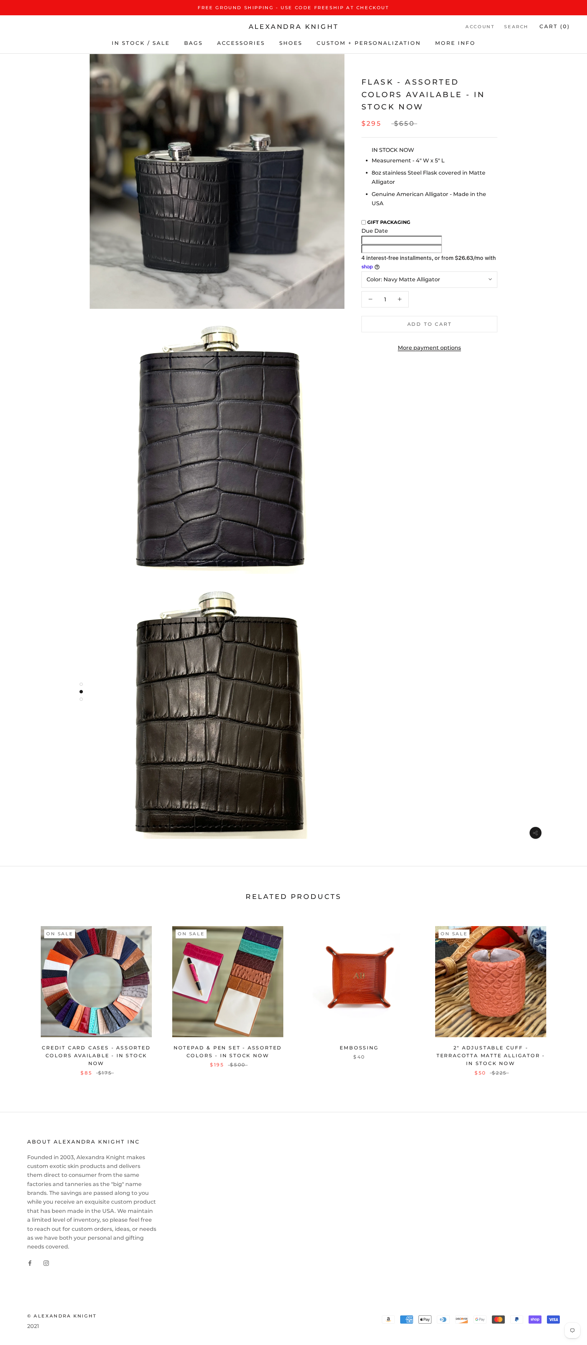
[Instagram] (46, 1262)
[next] (565, 997)
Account (480, 27)
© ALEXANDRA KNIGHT (62, 1316)
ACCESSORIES (241, 43)
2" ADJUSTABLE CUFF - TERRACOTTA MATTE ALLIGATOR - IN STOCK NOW (491, 1055)
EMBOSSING (359, 1048)
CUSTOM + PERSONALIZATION (369, 43)
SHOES (290, 43)
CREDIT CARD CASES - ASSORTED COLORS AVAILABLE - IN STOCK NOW (96, 1055)
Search (516, 27)
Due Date (374, 231)
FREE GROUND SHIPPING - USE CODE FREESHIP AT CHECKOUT (293, 7)
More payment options (429, 347)
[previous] (21, 997)
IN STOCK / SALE (141, 43)
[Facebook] (30, 1262)
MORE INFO (455, 43)
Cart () (554, 26)
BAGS (193, 43)
